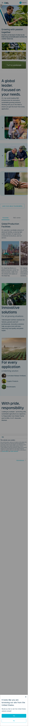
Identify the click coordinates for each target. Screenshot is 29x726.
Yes (14, 716)
